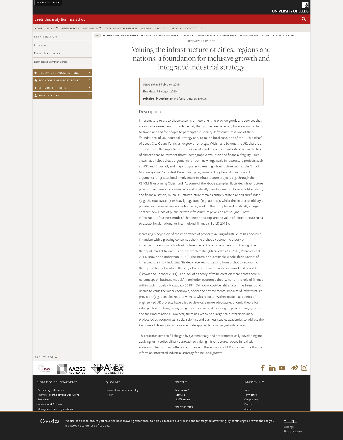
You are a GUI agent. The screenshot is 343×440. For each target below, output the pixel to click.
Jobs (246, 390)
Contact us (193, 28)
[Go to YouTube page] (282, 368)
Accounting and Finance (51, 390)
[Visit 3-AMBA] (106, 368)
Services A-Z (182, 390)
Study (50, 28)
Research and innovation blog (123, 390)
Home (38, 28)
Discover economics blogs (59, 73)
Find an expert (50, 95)
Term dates (250, 395)
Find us (248, 404)
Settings (289, 426)
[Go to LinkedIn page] (272, 368)
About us (161, 28)
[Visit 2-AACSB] (70, 368)
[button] (303, 19)
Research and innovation (80, 28)
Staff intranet (182, 399)
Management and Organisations (55, 409)
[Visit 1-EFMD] (45, 368)
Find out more (293, 431)
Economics (43, 399)
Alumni (146, 28)
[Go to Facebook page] (263, 368)
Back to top (44, 357)
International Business (50, 404)
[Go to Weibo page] (294, 368)
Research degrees (52, 88)
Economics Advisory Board (59, 80)
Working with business (121, 28)
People (176, 28)
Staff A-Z (180, 395)
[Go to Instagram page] (304, 368)
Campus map (251, 399)
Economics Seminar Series (50, 61)
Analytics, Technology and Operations (58, 395)
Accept (290, 420)
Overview (40, 45)
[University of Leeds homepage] (290, 7)
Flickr (110, 395)
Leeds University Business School (60, 19)
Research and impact (47, 53)
